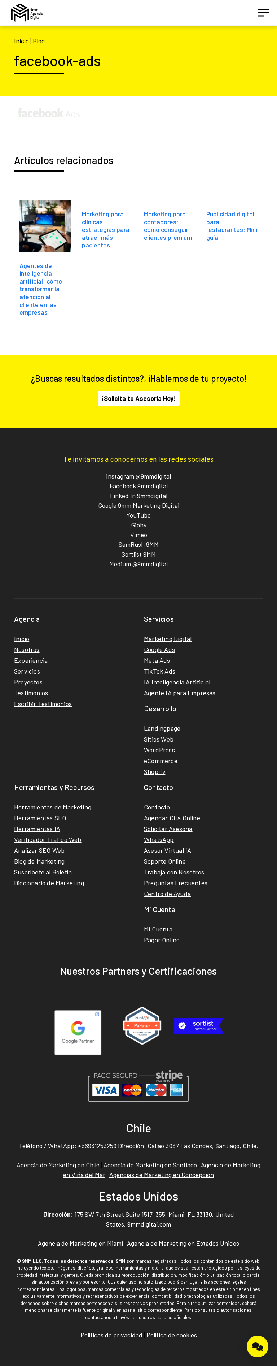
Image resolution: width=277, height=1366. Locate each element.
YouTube (138, 515)
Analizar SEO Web (39, 850)
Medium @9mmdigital (138, 564)
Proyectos (28, 682)
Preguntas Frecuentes (175, 883)
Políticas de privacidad (111, 1335)
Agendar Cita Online (172, 818)
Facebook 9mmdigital (139, 486)
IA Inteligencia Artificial (177, 682)
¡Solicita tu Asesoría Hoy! (138, 398)
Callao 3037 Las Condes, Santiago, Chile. (203, 1146)
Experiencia (31, 660)
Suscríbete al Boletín (43, 872)
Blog (39, 41)
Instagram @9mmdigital (138, 476)
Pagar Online (162, 940)
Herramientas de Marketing (52, 807)
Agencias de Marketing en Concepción (161, 1175)
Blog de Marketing (39, 861)
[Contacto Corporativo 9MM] (257, 1346)
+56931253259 (97, 1146)
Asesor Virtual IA (167, 850)
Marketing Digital (168, 639)
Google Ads (159, 649)
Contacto (157, 807)
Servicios (27, 671)
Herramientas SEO (40, 818)
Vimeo (138, 535)
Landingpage (162, 728)
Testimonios (31, 693)
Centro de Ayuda (167, 894)
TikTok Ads (159, 671)
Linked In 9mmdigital (138, 496)
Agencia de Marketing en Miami (80, 1243)
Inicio (21, 41)
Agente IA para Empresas (180, 693)
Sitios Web (158, 739)
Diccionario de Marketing (49, 883)
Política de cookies (171, 1335)
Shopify (154, 771)
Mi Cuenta (158, 929)
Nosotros (27, 649)
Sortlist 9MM (139, 554)
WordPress (159, 750)
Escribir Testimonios (43, 704)
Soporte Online (165, 861)
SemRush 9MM (139, 544)
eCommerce (160, 761)
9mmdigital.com (149, 1224)
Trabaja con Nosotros (174, 872)
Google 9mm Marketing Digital (138, 505)
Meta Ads (157, 660)
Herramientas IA (37, 829)
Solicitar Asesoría (168, 829)
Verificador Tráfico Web (48, 839)
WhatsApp (159, 839)
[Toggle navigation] (263, 13)
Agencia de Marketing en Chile (58, 1165)
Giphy (138, 525)
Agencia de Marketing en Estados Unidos (183, 1243)
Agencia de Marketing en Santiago (150, 1165)
